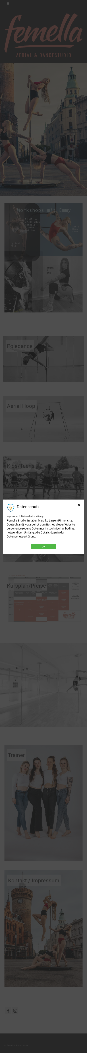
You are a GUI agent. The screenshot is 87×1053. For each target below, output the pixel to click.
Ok (43, 546)
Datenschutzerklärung (32, 516)
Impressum (12, 516)
